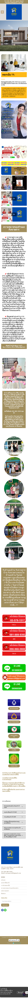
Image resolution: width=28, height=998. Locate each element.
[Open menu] (2, 12)
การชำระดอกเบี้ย (5, 885)
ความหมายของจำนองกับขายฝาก (9, 888)
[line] (5, 910)
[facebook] (2, 910)
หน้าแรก (3, 880)
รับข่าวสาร (5, 905)
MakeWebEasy (17, 943)
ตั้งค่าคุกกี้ (20, 992)
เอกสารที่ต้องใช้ (5, 882)
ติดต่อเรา (3, 893)
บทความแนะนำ (5, 891)
